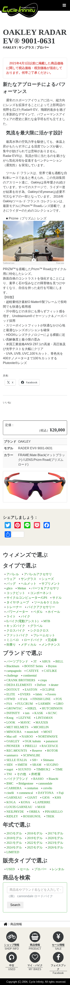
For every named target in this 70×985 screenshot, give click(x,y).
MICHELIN (41, 727)
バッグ (11, 583)
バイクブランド (17, 778)
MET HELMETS (17, 727)
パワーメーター (17, 611)
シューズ (47, 579)
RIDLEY (12, 816)
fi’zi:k (23, 699)
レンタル (58, 869)
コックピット (15, 593)
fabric (38, 694)
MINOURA (14, 731)
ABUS (46, 661)
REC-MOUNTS (16, 750)
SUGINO (52, 764)
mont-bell (32, 731)
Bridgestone (25, 783)
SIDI (9, 764)
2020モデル (55, 838)
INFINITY (13, 713)
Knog (9, 717)
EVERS (25, 694)
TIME (59, 769)
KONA (25, 802)
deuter (54, 685)
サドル (57, 597)
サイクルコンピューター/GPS (26, 597)
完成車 (52, 640)
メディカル (28, 644)
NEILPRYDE (15, 811)
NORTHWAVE (48, 736)
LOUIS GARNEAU (19, 807)
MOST (47, 731)
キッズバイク (15, 625)
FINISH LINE (41, 699)
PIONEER (13, 746)
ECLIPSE (48, 689)
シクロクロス (39, 630)
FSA (9, 703)
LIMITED (12, 852)
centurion (32, 788)
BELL (59, 661)
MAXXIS (42, 722)
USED (10, 869)
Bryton (52, 666)
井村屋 (35, 774)
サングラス (26, 47)
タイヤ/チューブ (17, 602)
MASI (41, 807)
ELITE (10, 694)
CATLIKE (50, 670)
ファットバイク (17, 635)
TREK (50, 816)
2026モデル (55, 847)
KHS (58, 797)
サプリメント (50, 583)
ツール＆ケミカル (46, 602)
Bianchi (53, 778)
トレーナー (14, 607)
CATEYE (32, 670)
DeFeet (41, 685)
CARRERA (14, 788)
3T (35, 661)
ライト (11, 616)
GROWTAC (14, 708)
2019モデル (35, 838)
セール (24, 869)
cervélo (47, 788)
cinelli (10, 792)
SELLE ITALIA (16, 760)
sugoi (9, 769)
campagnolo (13, 670)
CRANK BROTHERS (20, 680)
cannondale (45, 783)
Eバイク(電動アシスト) (22, 621)
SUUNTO (24, 769)
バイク (25, 616)
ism (27, 713)
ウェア (11, 579)
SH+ (35, 760)
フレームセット (44, 635)
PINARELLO (54, 811)
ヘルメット (28, 583)
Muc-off (11, 736)
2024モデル (14, 847)
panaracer (52, 741)
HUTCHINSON (52, 708)
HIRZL (32, 708)
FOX (59, 699)
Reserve (37, 750)
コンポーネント (41, 593)
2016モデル (35, 833)
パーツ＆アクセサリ (45, 588)
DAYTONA (46, 792)
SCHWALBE (31, 755)
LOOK (10, 722)
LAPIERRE (42, 802)
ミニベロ (12, 640)
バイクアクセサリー (41, 607)
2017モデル (55, 833)
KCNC (52, 713)
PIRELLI (31, 746)
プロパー (43, 47)
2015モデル (14, 833)
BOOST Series (33, 666)
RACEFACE (50, 746)
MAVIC (25, 722)
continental (30, 675)
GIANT (32, 797)
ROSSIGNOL (32, 816)
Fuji (61, 792)
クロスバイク (15, 630)
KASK (38, 713)
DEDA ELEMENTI (19, 685)
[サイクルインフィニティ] (20, 10)
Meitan (22, 588)
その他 (21, 774)
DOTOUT (13, 689)
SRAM (36, 764)
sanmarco (12, 755)
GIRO (59, 703)
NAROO (27, 736)
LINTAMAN (44, 717)
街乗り (11, 644)
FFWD (10, 699)
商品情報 (16, 924)
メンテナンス (50, 644)
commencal (26, 792)
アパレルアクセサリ (38, 574)
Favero (51, 694)
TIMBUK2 (43, 769)
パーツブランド (17, 661)
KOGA (11, 802)
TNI (9, 774)
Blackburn (12, 666)
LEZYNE (24, 717)
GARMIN (44, 703)
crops (43, 680)
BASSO (38, 778)
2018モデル (14, 838)
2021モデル (14, 842)
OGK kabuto (33, 741)
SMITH (22, 764)
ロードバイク (33, 640)
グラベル (36, 625)
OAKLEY (9, 47)
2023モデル (55, 842)
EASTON (31, 689)
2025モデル (35, 847)
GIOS (46, 797)
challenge (12, 675)
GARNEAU (14, 797)
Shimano (48, 760)
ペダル (38, 611)
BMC (9, 783)
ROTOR (52, 750)
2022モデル (35, 842)
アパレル (12, 574)
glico (9, 588)
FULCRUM (25, 703)
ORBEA (34, 811)
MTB (46, 621)
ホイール (54, 611)
